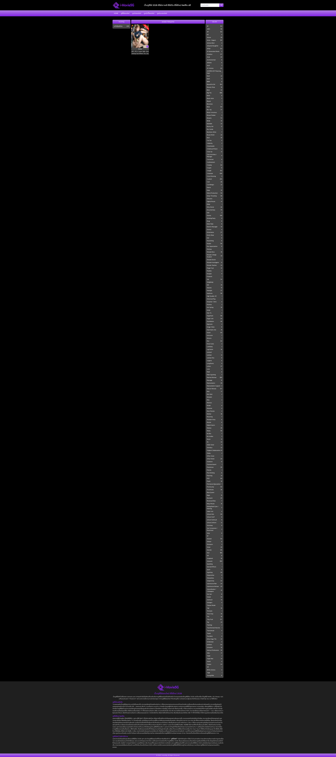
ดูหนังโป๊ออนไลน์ (149, 13)
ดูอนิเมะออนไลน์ (162, 13)
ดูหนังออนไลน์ (136, 13)
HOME (116, 13)
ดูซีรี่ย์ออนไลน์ (125, 13)
